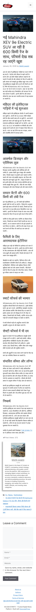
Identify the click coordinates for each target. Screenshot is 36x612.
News (10, 495)
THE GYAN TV (26, 430)
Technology (18, 495)
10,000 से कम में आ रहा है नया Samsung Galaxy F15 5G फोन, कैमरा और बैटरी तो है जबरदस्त (17, 501)
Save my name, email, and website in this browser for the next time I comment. (18, 570)
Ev (6, 495)
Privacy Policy (18, 595)
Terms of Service (18, 598)
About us (18, 589)
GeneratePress (25, 609)
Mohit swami (18, 460)
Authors (18, 592)
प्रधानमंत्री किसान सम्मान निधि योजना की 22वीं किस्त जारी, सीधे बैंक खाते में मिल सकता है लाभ (17, 509)
